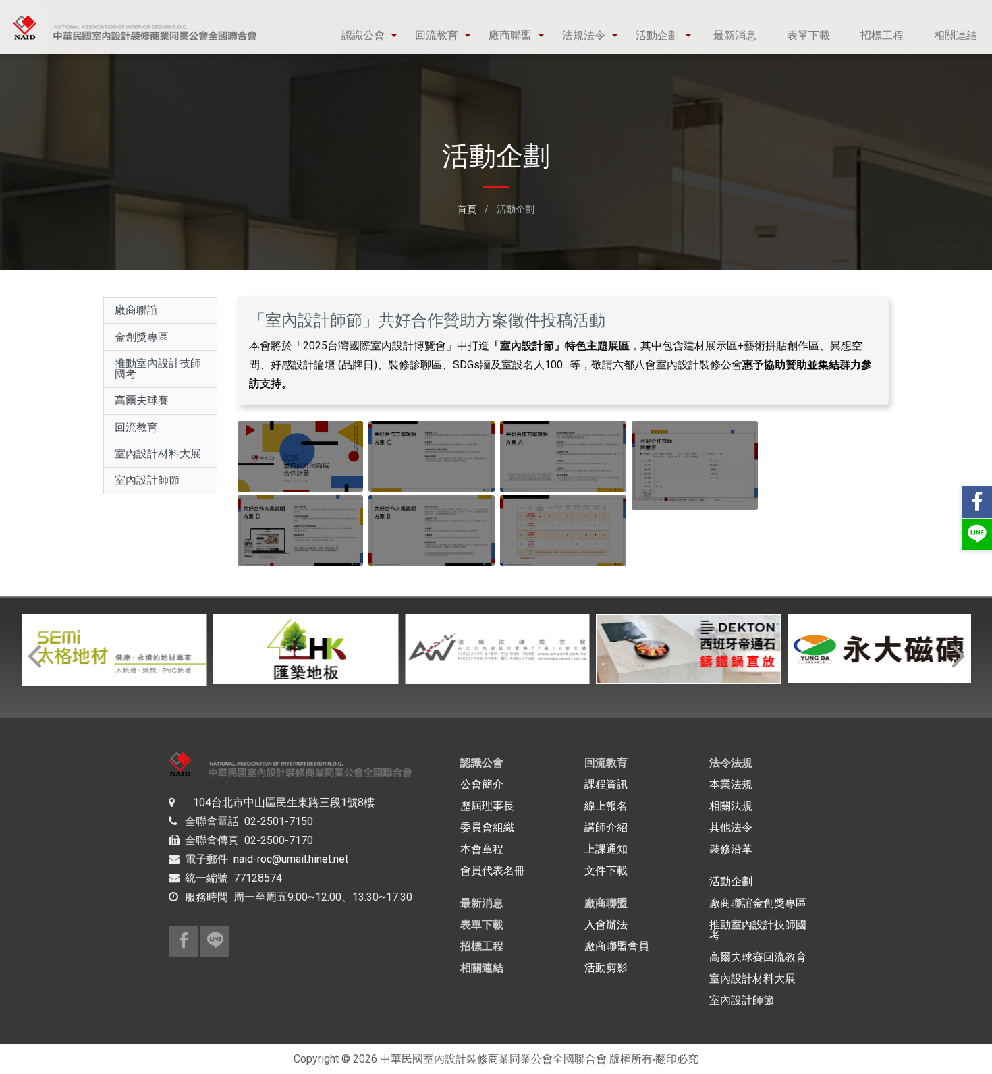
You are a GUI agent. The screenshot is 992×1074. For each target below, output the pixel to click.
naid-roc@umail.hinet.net (290, 859)
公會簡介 (481, 784)
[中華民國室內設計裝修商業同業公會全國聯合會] (977, 502)
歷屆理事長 (487, 805)
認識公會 (363, 35)
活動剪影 (606, 967)
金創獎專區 (142, 337)
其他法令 (730, 827)
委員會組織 (487, 827)
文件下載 (606, 870)
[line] (214, 941)
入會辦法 (606, 924)
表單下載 (808, 35)
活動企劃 (657, 35)
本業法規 (730, 784)
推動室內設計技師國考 (158, 368)
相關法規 (730, 805)
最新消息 (734, 35)
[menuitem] (367, 36)
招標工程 (882, 35)
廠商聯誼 (136, 310)
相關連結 (955, 35)
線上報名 (606, 805)
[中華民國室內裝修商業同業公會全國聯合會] (183, 941)
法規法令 (583, 35)
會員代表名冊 (492, 870)
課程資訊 (606, 784)
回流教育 (436, 35)
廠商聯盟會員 (616, 946)
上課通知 (606, 849)
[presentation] (33, 655)
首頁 (467, 209)
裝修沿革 (730, 849)
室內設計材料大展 (158, 453)
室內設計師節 (147, 480)
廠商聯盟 (510, 35)
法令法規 (730, 762)
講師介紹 (606, 827)
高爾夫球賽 (142, 400)
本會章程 (481, 849)
